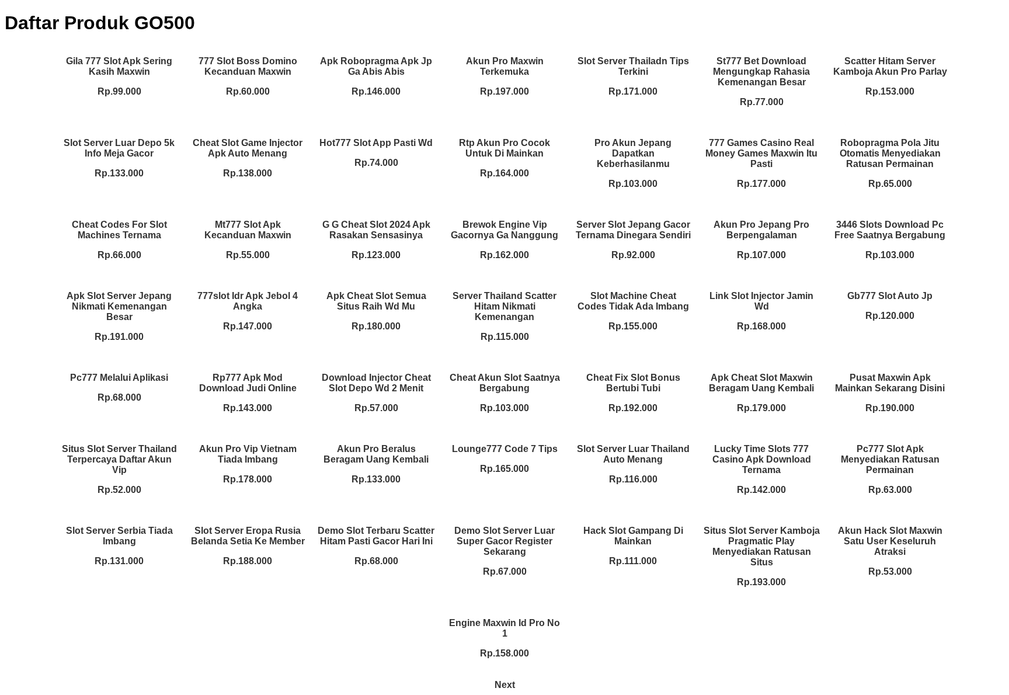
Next (505, 685)
